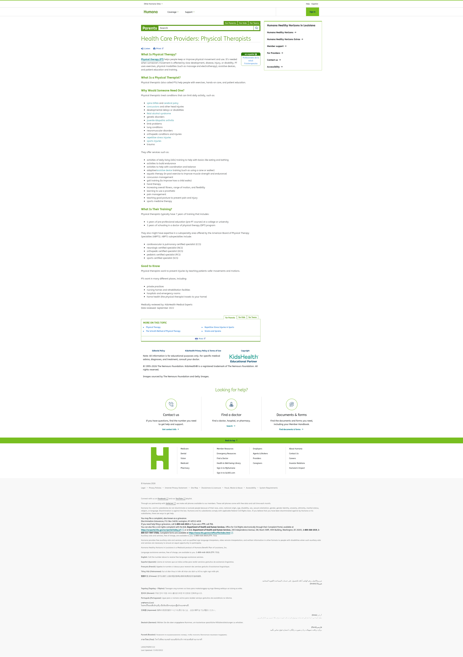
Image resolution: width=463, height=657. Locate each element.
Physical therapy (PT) (152, 59)
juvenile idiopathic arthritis (160, 120)
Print (158, 48)
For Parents (230, 23)
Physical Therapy (153, 327)
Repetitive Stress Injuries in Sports (219, 327)
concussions (153, 106)
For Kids (243, 23)
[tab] (252, 317)
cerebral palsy (171, 103)
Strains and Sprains (213, 331)
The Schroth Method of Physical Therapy (163, 331)
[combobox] (205, 28)
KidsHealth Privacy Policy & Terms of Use (203, 350)
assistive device (164, 170)
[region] (293, 45)
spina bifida (153, 103)
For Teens (254, 23)
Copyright (245, 350)
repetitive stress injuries (159, 137)
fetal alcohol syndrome (159, 113)
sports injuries (154, 140)
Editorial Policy (158, 350)
